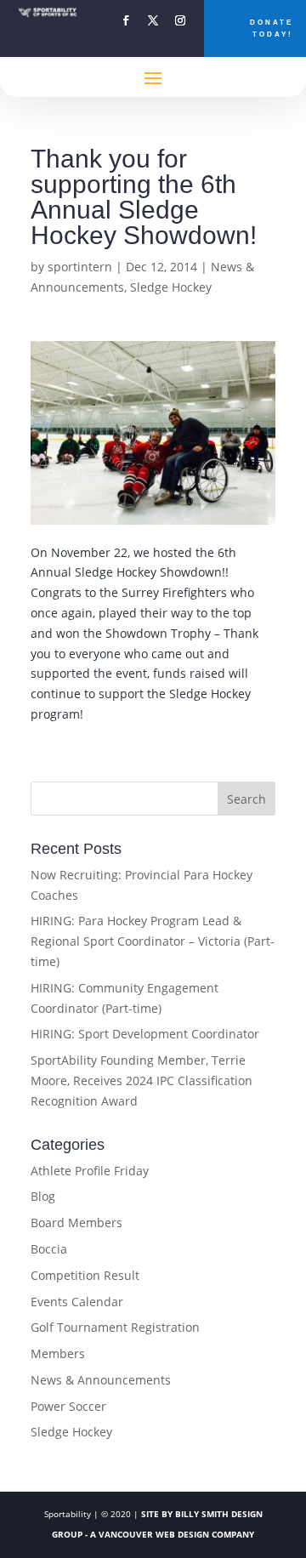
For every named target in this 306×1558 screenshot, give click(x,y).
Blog (43, 1196)
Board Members (76, 1222)
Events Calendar (77, 1302)
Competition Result (85, 1275)
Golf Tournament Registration (115, 1327)
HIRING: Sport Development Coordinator (145, 1034)
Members (58, 1353)
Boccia (49, 1249)
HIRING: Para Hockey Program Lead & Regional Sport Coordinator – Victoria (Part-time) (153, 941)
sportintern (80, 267)
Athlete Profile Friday (90, 1171)
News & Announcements (101, 1380)
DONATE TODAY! (271, 28)
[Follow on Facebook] (126, 20)
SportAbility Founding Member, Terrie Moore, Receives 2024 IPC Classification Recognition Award (141, 1080)
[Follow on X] (153, 20)
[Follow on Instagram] (180, 20)
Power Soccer (68, 1406)
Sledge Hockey (171, 287)
